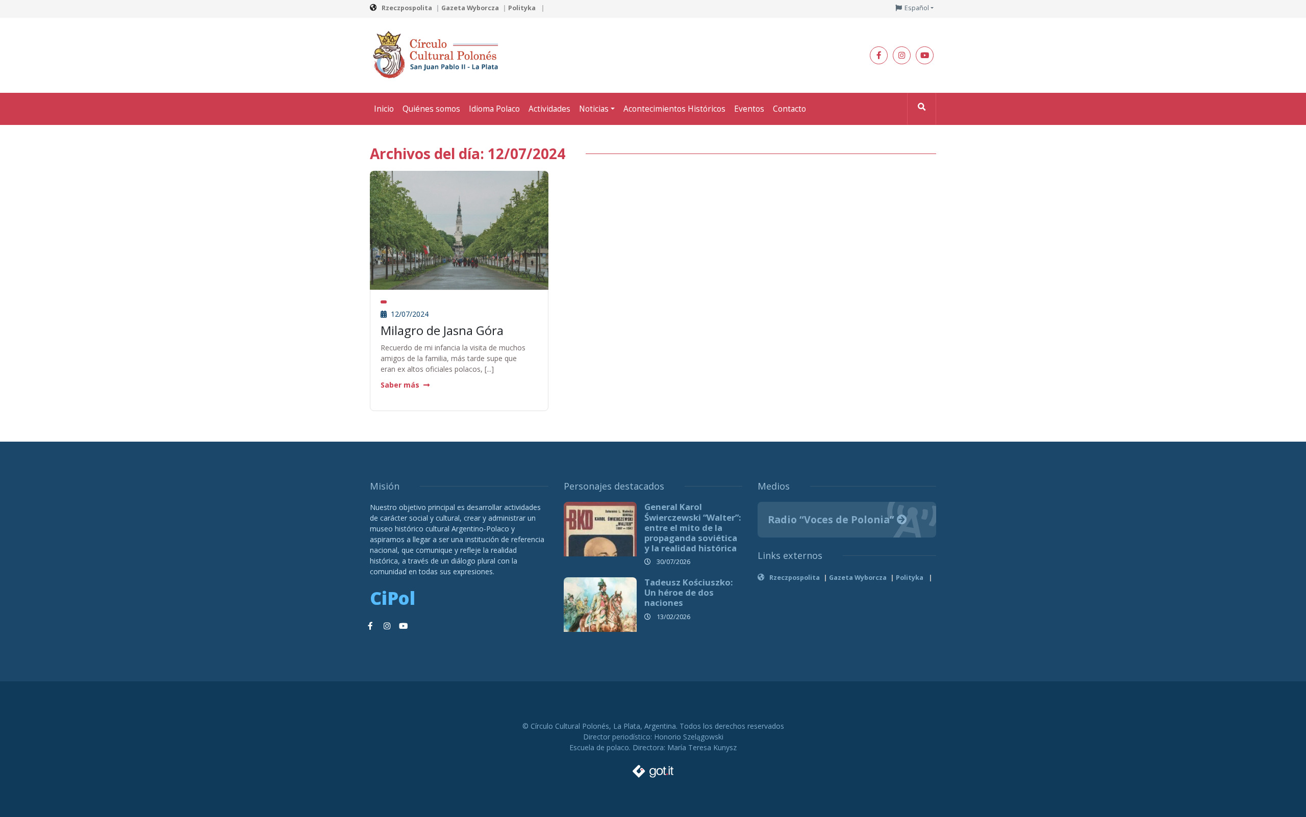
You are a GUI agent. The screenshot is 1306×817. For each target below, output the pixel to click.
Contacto (789, 109)
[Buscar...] (921, 109)
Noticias (594, 109)
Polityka (522, 8)
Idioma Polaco (494, 109)
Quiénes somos (431, 109)
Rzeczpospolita (407, 8)
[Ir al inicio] (439, 54)
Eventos (749, 109)
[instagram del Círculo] (902, 55)
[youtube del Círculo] (925, 55)
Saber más (400, 385)
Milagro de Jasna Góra (442, 330)
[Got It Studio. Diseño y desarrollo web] (653, 768)
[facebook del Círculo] (879, 55)
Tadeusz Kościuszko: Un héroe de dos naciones (688, 592)
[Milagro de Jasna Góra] (459, 229)
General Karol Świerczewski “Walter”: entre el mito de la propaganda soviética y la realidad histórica (692, 527)
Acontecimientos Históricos (674, 109)
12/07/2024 (409, 314)
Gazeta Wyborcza (470, 8)
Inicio (384, 109)
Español (917, 8)
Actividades (549, 109)
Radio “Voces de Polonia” (832, 519)
